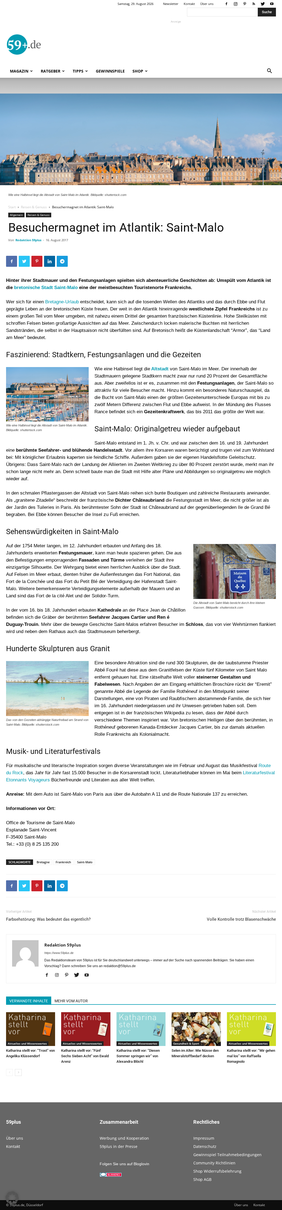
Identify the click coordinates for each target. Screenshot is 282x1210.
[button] (269, 71)
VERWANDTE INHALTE (28, 1001)
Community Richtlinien (214, 1162)
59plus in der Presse (118, 1146)
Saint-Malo (85, 862)
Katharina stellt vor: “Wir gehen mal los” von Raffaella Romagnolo (251, 1056)
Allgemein (16, 215)
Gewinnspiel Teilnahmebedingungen (227, 1154)
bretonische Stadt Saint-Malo (46, 287)
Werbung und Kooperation (124, 1138)
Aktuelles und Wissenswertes (27, 1043)
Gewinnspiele (110, 71)
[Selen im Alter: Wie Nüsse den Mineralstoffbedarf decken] (196, 1029)
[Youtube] (272, 4)
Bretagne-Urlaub (62, 301)
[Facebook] (226, 4)
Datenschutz (204, 1146)
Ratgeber (50, 71)
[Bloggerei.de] (111, 1175)
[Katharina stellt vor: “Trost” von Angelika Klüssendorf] (30, 1029)
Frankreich (63, 862)
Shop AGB (202, 1179)
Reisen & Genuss (34, 207)
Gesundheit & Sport (186, 1043)
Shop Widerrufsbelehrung (217, 1171)
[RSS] (254, 4)
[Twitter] (263, 4)
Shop (137, 71)
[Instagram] (235, 4)
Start (12, 207)
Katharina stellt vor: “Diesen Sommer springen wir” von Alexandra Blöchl (138, 1056)
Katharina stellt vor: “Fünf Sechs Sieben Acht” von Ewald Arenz (85, 1056)
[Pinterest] (244, 4)
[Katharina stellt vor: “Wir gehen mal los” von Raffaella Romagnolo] (251, 1029)
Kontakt (189, 4)
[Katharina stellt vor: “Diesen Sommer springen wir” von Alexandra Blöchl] (141, 1029)
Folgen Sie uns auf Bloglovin (124, 1164)
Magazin (19, 71)
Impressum (203, 1138)
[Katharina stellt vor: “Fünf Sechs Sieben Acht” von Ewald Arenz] (85, 1029)
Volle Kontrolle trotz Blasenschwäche (241, 919)
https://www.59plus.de (59, 952)
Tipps (78, 71)
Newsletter (170, 4)
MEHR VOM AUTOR (71, 1001)
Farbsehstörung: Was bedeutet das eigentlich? (48, 919)
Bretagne (43, 862)
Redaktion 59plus (28, 240)
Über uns (206, 4)
